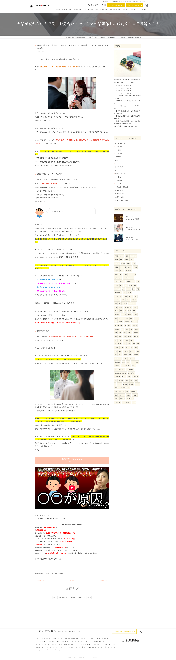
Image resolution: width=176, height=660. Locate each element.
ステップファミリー (120, 281)
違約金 (128, 300)
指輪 (133, 289)
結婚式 (129, 267)
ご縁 (133, 263)
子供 (129, 343)
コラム (129, 333)
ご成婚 (128, 395)
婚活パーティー (118, 325)
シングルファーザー (128, 278)
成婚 (133, 343)
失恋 (120, 333)
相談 (120, 336)
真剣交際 (122, 398)
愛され (134, 402)
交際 (123, 300)
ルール (128, 289)
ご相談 (125, 355)
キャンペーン (118, 296)
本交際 (135, 314)
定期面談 (131, 384)
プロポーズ (117, 402)
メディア (132, 351)
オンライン (122, 395)
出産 (134, 311)
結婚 (138, 289)
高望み (116, 311)
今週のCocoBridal (119, 391)
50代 (138, 281)
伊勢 (131, 380)
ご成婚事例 (118, 147)
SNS (130, 355)
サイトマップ (57, 650)
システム (125, 351)
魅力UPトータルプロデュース (122, 387)
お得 (124, 292)
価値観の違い (118, 292)
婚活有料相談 (128, 307)
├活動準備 (118, 180)
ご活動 (122, 347)
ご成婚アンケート (119, 256)
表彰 (127, 329)
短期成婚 (134, 300)
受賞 (121, 311)
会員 (122, 329)
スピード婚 (118, 153)
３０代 (137, 384)
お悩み (123, 263)
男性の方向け (119, 194)
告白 (116, 322)
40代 (130, 285)
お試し (125, 358)
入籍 (120, 340)
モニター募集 (134, 362)
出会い (128, 263)
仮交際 (116, 398)
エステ (124, 376)
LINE (128, 362)
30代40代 (118, 157)
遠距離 (126, 259)
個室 (120, 351)
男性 (127, 256)
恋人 (124, 343)
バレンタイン (118, 343)
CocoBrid (117, 300)
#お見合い (81, 597)
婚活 (116, 395)
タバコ (127, 347)
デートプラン (130, 398)
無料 (131, 329)
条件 (116, 340)
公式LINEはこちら (134, 5)
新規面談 (125, 340)
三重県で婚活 (119, 197)
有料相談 (136, 333)
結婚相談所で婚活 (40, 574)
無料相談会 (131, 373)
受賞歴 (116, 267)
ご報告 (116, 270)
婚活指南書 (117, 362)
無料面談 (117, 329)
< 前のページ (40, 581)
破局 (116, 303)
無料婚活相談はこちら (116, 5)
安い (116, 163)
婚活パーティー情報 (121, 200)
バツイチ (123, 314)
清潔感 (136, 329)
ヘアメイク (117, 376)
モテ (116, 333)
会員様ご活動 (119, 167)
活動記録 (127, 322)
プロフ (132, 340)
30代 (126, 285)
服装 (123, 362)
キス (116, 380)
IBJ (125, 311)
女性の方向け (119, 190)
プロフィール (132, 303)
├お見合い (48, 574)
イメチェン (128, 270)
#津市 (55, 597)
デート (129, 314)
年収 (124, 336)
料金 (116, 355)
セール (129, 292)
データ (130, 296)
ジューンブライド (125, 365)
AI (119, 303)
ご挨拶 (125, 274)
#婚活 (89, 597)
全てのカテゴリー (120, 143)
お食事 (134, 365)
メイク (122, 270)
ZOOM (119, 384)
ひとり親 (117, 365)
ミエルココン (118, 358)
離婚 (136, 347)
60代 (120, 355)
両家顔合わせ (118, 274)
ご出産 (120, 307)
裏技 (127, 380)
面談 (129, 325)
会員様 (120, 322)
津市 (127, 391)
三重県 (132, 259)
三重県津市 (135, 376)
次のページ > (104, 581)
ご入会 (116, 285)
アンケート (134, 322)
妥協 (129, 311)
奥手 (136, 296)
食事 (131, 318)
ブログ (116, 347)
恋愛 (116, 318)
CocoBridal (133, 256)
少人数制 (118, 150)
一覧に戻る (72, 581)
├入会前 (118, 177)
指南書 (125, 384)
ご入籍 (135, 267)
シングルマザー (126, 402)
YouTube (117, 263)
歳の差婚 (121, 380)
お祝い (135, 307)
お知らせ (118, 170)
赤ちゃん (117, 314)
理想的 (129, 336)
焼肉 (116, 351)
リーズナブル (132, 274)
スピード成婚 (118, 278)
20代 (121, 285)
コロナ (116, 259)
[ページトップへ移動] (140, 631)
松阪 (136, 380)
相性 (138, 343)
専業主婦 (136, 336)
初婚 (124, 333)
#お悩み (73, 597)
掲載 (116, 336)
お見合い (134, 395)
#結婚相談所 (63, 597)
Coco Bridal (130, 369)
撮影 (129, 376)
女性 (121, 259)
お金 (138, 351)
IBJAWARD (117, 289)
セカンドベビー (131, 281)
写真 (116, 307)
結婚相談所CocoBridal (120, 373)
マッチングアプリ (123, 318)
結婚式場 (136, 355)
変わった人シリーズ (120, 369)
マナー (136, 318)
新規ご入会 (132, 358)
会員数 (125, 296)
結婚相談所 (133, 391)
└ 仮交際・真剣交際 (57, 574)
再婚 (116, 160)
